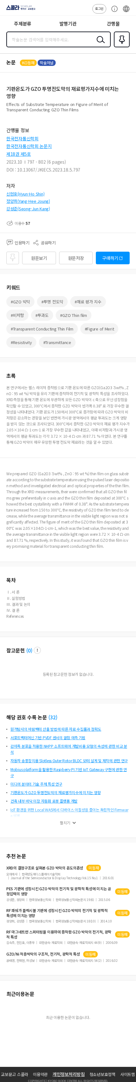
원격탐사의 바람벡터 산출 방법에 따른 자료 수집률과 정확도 (55, 729)
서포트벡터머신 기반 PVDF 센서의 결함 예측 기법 (47, 737)
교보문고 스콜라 (14, 1074)
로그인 (99, 8)
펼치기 (65, 823)
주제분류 (22, 23)
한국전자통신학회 (22, 138)
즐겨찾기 (120, 46)
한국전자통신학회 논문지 (29, 146)
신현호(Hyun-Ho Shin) (25, 194)
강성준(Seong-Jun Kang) (28, 209)
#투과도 (42, 315)
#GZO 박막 (20, 302)
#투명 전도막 (52, 302)
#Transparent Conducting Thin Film (42, 329)
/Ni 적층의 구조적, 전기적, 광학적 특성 (43, 953)
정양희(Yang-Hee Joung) (28, 201)
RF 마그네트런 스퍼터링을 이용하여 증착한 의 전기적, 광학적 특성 (58, 934)
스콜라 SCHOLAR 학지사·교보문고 (19, 9)
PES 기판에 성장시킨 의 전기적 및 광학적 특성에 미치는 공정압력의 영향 (58, 891)
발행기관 (68, 23)
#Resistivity (21, 342)
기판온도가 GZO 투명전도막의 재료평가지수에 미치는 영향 (55, 792)
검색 (99, 44)
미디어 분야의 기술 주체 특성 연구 (36, 784)
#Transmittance (57, 342)
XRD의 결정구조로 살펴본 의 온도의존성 (44, 867)
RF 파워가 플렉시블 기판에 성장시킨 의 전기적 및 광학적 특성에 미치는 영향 (57, 913)
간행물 (113, 23)
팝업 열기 (37, 650)
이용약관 (40, 1074)
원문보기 (39, 258)
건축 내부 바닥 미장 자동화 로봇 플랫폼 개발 (43, 801)
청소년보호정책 (102, 1074)
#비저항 (17, 315)
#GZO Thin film (73, 315)
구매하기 (110, 258)
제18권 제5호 (18, 154)
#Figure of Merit (99, 329)
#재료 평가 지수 (88, 302)
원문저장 (76, 258)
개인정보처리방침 (69, 1074)
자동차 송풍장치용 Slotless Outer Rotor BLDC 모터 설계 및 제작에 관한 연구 (69, 760)
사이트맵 (127, 1074)
